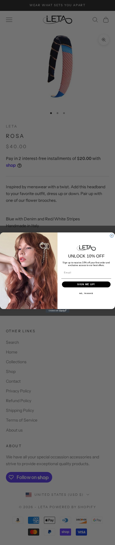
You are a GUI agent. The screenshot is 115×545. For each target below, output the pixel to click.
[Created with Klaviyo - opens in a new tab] (57, 311)
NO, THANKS (86, 293)
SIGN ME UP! (86, 284)
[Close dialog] (112, 235)
